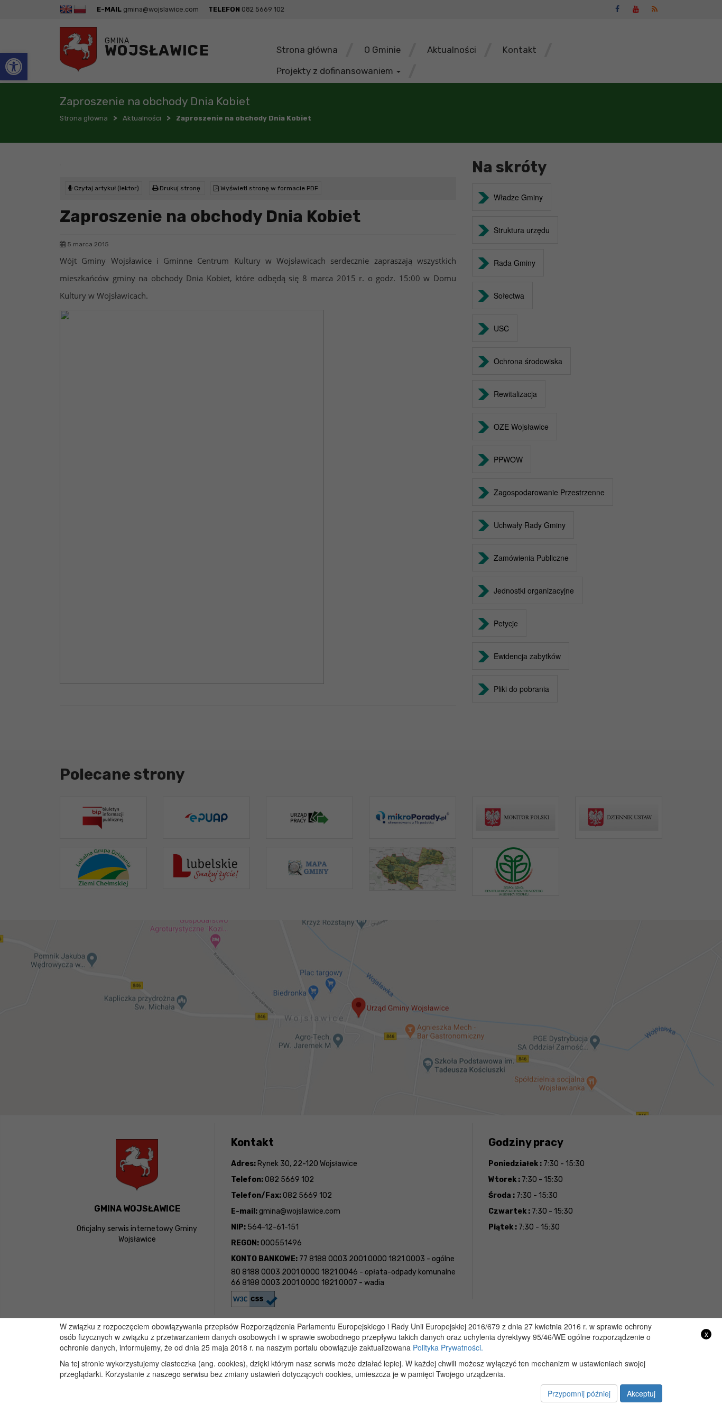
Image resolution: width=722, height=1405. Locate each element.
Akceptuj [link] (641, 1393)
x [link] (706, 1334)
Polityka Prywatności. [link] (448, 1347)
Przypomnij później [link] (579, 1393)
